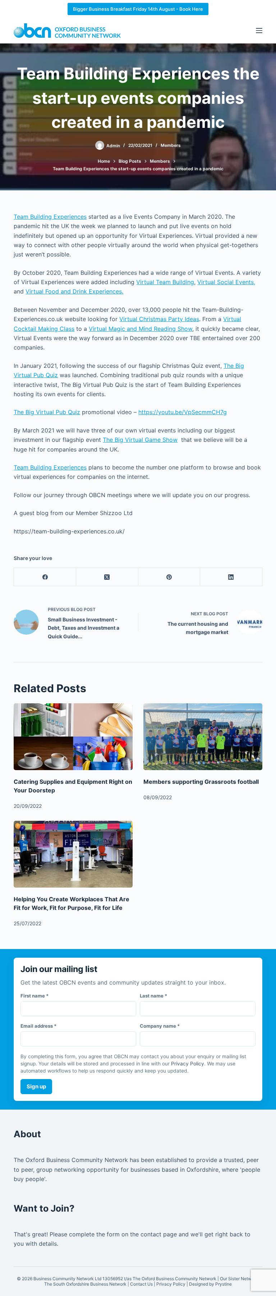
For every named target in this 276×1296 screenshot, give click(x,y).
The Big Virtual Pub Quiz (47, 412)
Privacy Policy (187, 1063)
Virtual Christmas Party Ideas (159, 319)
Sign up (36, 1086)
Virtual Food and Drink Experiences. (74, 291)
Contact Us (141, 1284)
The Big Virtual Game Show (140, 439)
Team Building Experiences (50, 216)
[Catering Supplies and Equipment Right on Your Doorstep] (73, 736)
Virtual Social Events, (226, 282)
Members (171, 145)
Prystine (223, 1284)
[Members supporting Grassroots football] (202, 736)
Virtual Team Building (165, 282)
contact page (159, 1234)
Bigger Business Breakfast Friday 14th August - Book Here (138, 9)
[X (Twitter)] (107, 577)
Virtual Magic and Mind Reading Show (140, 328)
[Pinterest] (169, 577)
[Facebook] (45, 577)
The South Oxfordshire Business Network (85, 1284)
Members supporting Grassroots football (201, 781)
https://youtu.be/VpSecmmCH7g (182, 412)
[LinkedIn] (231, 577)
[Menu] (259, 30)
